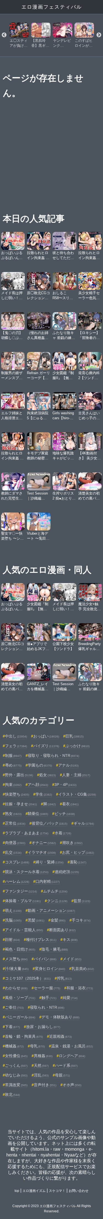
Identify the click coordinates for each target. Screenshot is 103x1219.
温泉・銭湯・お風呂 (72, 1046)
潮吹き (72, 842)
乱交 (13, 852)
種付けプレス (41, 939)
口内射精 (47, 881)
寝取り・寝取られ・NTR (53, 755)
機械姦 (14, 1046)
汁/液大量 (17, 968)
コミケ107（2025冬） (28, 978)
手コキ (81, 920)
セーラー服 (47, 988)
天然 (41, 1065)
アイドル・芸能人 (24, 930)
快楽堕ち (17, 794)
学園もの (40, 765)
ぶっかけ (77, 746)
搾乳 (64, 978)
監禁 (82, 901)
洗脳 (13, 920)
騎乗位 (38, 813)
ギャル (84, 823)
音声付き (45, 1085)
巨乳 (74, 736)
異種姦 (43, 1056)
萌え (13, 910)
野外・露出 (19, 775)
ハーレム (17, 881)
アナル (68, 765)
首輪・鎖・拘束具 (24, 1036)
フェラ (16, 746)
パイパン (45, 959)
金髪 (58, 920)
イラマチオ (42, 852)
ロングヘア (72, 1056)
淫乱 (41, 1075)
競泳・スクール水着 (26, 871)
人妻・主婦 (76, 775)
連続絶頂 (67, 871)
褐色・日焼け (20, 949)
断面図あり (62, 930)
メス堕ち (16, 959)
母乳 (37, 1046)
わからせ (16, 988)
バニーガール (20, 1017)
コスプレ (17, 862)
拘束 (13, 784)
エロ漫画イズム (34, 1191)
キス (70, 939)
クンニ (57, 901)
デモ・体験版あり (60, 1017)
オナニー (44, 842)
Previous (4, 35)
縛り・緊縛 (49, 862)
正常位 (15, 823)
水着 (63, 833)
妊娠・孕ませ (21, 804)
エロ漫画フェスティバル (51, 7)
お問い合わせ (78, 1191)
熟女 (13, 813)
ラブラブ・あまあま (26, 833)
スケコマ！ (57, 1191)
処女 (47, 775)
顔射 (12, 939)
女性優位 (16, 1056)
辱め (13, 765)
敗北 (12, 1094)
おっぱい (46, 736)
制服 (13, 755)
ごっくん (16, 1065)
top (17, 1191)
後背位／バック (49, 823)
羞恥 (78, 862)
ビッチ (64, 813)
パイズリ (46, 746)
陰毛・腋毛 (54, 949)
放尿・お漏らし (43, 1026)
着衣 (70, 804)
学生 (43, 794)
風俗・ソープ (20, 997)
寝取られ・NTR (47, 1007)
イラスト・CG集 (77, 794)
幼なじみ (16, 1075)
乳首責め (82, 968)
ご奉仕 (14, 1007)
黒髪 (36, 920)
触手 (48, 997)
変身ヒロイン (50, 968)
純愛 (70, 997)
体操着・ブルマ (23, 901)
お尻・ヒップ (78, 852)
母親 (62, 1075)
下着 (12, 1026)
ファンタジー (21, 891)
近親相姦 (60, 1036)
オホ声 (72, 1085)
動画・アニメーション (51, 910)
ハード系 (66, 1065)
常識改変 (16, 1085)
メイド (72, 959)
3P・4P (65, 784)
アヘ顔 (38, 784)
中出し (16, 736)
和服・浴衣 (79, 988)
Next (99, 35)
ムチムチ (55, 891)
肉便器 (15, 842)
